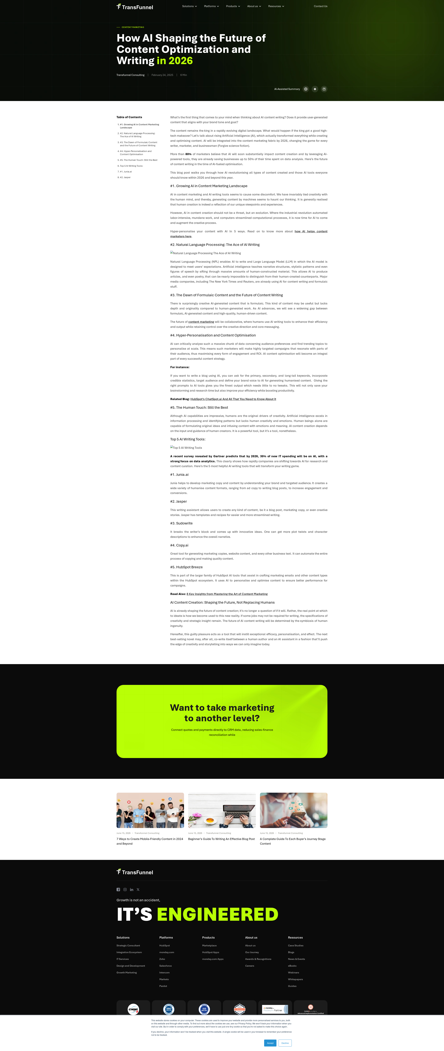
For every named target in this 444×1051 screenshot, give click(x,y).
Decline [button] (285, 1042)
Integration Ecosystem (129, 952)
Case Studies (296, 945)
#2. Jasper (125, 177)
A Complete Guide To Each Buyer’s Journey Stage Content (293, 841)
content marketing (201, 322)
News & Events (296, 959)
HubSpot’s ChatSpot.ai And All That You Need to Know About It (233, 399)
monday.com (166, 952)
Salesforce (165, 965)
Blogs (291, 952)
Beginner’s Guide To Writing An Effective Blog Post (221, 839)
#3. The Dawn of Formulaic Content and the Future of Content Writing (138, 144)
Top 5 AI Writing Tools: (131, 165)
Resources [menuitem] (274, 6)
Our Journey (252, 952)
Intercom (164, 972)
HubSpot (164, 945)
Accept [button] (270, 1042)
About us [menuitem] (252, 6)
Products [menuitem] (231, 6)
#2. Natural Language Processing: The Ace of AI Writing (137, 135)
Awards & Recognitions (258, 959)
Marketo (164, 979)
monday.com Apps (213, 959)
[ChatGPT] (305, 89)
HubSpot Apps (210, 952)
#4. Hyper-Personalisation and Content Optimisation (136, 153)
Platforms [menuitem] (210, 6)
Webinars (293, 972)
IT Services (123, 959)
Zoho (162, 959)
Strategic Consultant (128, 945)
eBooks (292, 965)
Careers (249, 965)
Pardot (163, 986)
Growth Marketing (127, 972)
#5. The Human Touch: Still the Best (138, 160)
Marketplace (209, 945)
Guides (292, 986)
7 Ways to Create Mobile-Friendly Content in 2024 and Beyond (150, 841)
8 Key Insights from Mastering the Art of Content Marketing (227, 594)
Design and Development (131, 965)
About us (250, 945)
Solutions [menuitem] (188, 6)
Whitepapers (295, 979)
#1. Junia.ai (126, 171)
